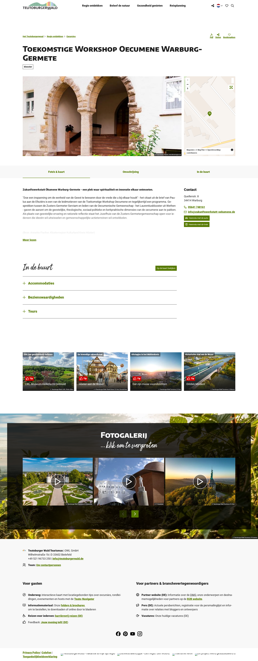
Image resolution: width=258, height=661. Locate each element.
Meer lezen (29, 239)
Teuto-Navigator (84, 599)
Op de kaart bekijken (166, 268)
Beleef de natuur (120, 5)
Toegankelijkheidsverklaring (40, 656)
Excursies (71, 36)
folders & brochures (73, 605)
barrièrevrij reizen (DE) (69, 615)
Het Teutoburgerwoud (33, 36)
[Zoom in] (187, 80)
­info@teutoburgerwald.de (68, 558)
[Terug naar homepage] (40, 5)
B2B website (194, 599)
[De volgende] (135, 513)
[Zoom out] (187, 84)
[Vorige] (123, 513)
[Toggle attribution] (232, 150)
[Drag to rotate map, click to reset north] (187, 88)
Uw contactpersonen (48, 565)
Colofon (46, 652)
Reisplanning (178, 5)
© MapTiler (200, 149)
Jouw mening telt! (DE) (54, 622)
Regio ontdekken (92, 5)
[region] (209, 116)
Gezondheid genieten (150, 5)
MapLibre (191, 149)
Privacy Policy (31, 652)
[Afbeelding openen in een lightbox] (102, 116)
